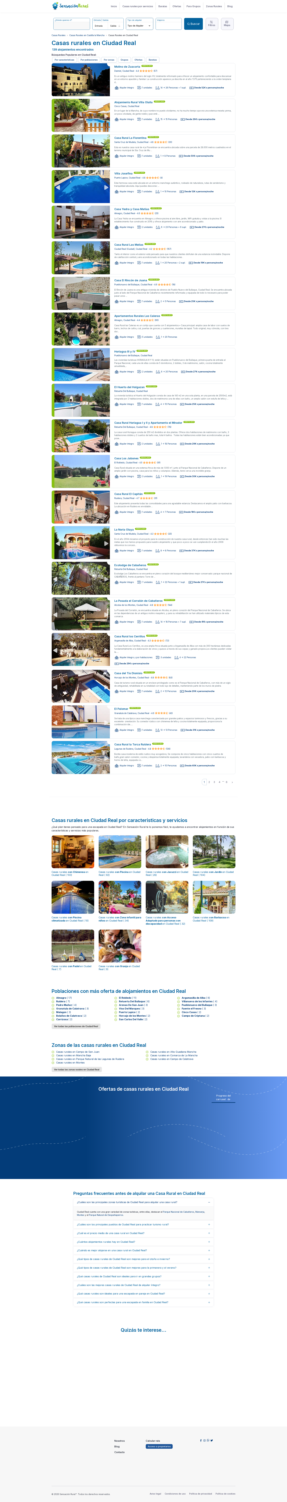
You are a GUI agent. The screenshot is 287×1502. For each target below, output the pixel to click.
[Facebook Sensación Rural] (201, 1440)
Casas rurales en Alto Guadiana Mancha (173, 1051)
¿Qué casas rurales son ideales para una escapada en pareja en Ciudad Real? (121, 1293)
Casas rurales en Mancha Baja (73, 1055)
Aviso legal (155, 1493)
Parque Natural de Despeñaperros (106, 1215)
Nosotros (119, 1440)
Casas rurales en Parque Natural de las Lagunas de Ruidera (89, 1058)
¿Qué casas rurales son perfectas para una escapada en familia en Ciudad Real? (122, 1302)
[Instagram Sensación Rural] (204, 1440)
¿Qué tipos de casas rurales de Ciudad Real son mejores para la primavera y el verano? (126, 1267)
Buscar (195, 24)
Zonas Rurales (214, 6)
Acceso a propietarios (159, 1446)
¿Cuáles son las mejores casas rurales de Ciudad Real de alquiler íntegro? (118, 1285)
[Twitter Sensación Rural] (211, 1440)
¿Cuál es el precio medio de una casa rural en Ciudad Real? (110, 1233)
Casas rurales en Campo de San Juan (77, 1051)
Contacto (119, 1452)
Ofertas (176, 6)
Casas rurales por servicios (137, 6)
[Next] (232, 782)
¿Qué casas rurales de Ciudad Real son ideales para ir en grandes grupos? (119, 1276)
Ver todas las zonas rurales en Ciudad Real (76, 1069)
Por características (64, 60)
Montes (80, 1215)
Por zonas (109, 60)
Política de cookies (225, 1493)
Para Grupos (193, 6)
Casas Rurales (58, 35)
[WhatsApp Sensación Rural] (208, 1440)
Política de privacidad (200, 1493)
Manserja (199, 1212)
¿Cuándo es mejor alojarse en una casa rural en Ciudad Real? (112, 1250)
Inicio (114, 6)
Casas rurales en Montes (70, 1062)
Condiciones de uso (175, 1493)
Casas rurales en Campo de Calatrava (171, 1058)
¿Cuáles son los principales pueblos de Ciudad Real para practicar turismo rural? (123, 1224)
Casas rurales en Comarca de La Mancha (173, 1055)
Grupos (124, 60)
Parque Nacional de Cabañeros (178, 1212)
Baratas (162, 6)
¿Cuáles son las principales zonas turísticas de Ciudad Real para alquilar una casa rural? (127, 1202)
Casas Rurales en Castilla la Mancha (86, 35)
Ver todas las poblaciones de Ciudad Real (76, 1026)
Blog (230, 6)
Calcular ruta (153, 1440)
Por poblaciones (89, 60)
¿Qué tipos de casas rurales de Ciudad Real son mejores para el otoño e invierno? (123, 1259)
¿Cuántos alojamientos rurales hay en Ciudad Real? (106, 1241)
